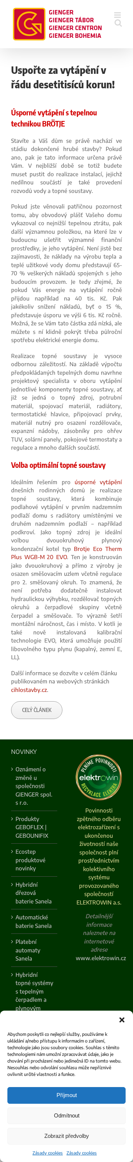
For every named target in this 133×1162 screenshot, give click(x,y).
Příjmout (67, 1095)
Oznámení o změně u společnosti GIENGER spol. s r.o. (34, 786)
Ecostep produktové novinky (30, 860)
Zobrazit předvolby (66, 1136)
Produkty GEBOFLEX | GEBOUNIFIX (32, 827)
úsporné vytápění (98, 482)
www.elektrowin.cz (101, 958)
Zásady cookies (48, 1153)
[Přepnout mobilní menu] (118, 15)
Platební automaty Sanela (28, 950)
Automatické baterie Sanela (34, 921)
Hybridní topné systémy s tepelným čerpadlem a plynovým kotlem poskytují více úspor (34, 1004)
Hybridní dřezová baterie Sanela (34, 893)
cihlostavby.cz (29, 689)
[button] (122, 1020)
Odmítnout (66, 1115)
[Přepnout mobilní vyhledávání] (118, 23)
